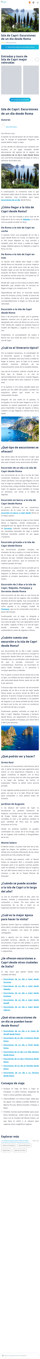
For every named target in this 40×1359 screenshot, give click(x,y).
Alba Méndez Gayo (8, 133)
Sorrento (8, 528)
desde (28, 513)
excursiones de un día (10, 200)
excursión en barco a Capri (13, 513)
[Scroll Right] (37, 59)
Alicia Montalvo (11, 127)
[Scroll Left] (32, 59)
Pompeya (5, 609)
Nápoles (26, 219)
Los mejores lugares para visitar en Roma (15, 1140)
